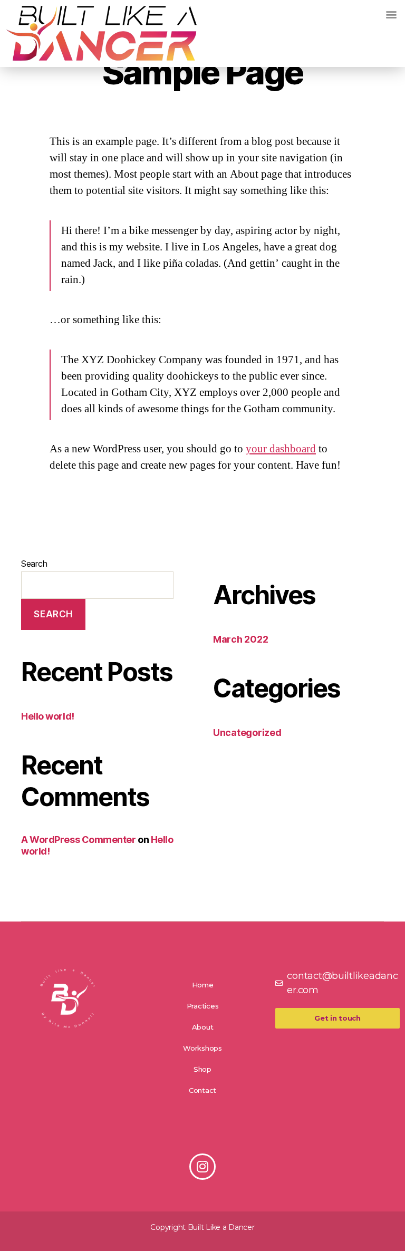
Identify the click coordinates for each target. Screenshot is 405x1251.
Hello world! (47, 716)
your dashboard (281, 449)
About (203, 1027)
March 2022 (240, 639)
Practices (203, 1006)
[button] (391, 14)
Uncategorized (247, 732)
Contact (202, 1090)
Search (34, 563)
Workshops (202, 1048)
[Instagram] (202, 1166)
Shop (202, 1069)
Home (203, 985)
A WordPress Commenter (78, 839)
